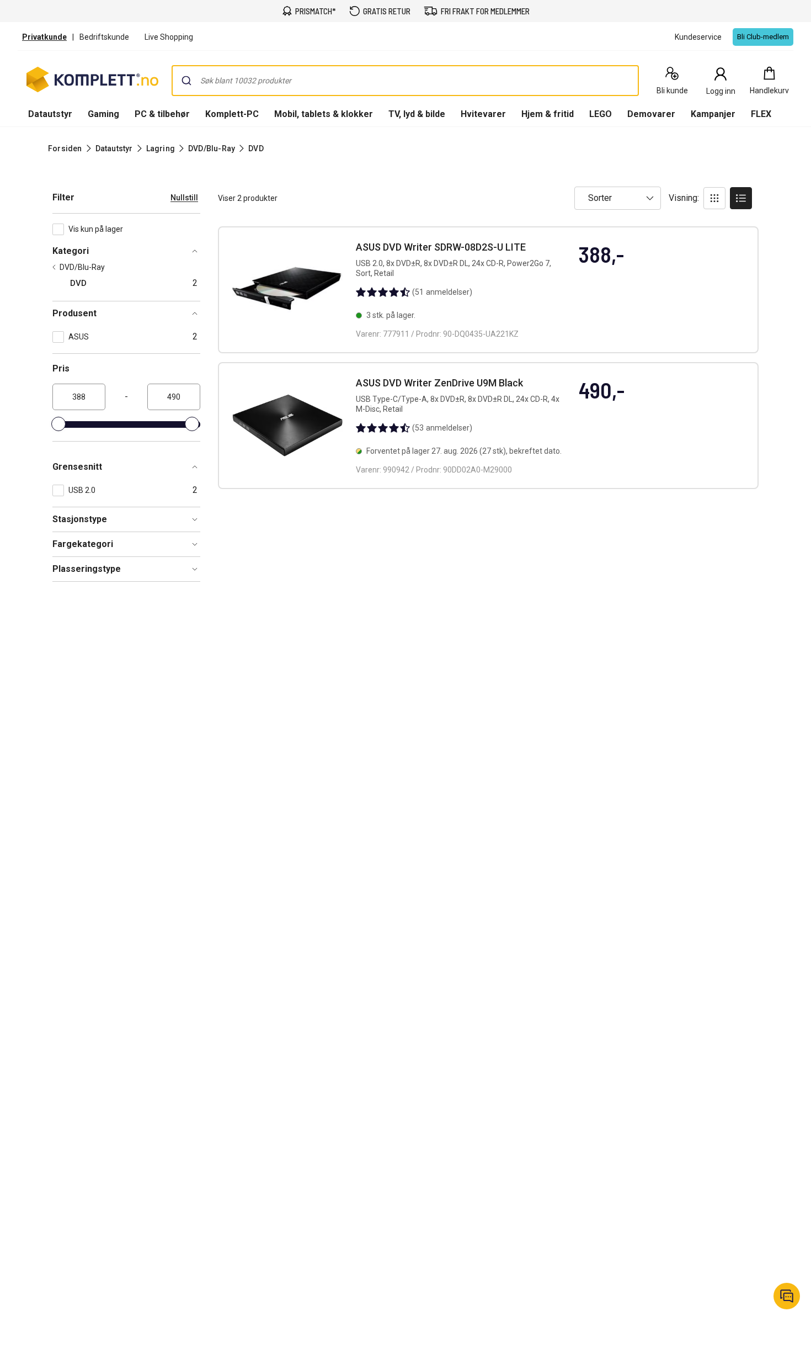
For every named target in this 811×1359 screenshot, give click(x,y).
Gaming (103, 114)
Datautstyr (50, 114)
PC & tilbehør (162, 114)
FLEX (761, 114)
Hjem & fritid (547, 114)
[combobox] (405, 80)
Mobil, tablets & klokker (323, 114)
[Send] (186, 81)
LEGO (600, 114)
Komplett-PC (232, 114)
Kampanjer (713, 114)
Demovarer (651, 114)
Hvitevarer (483, 114)
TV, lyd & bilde (416, 114)
